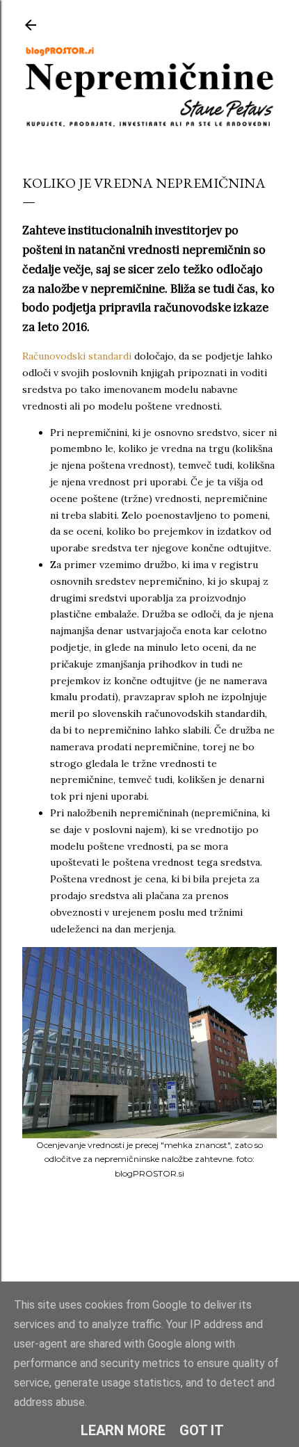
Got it (201, 1430)
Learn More (123, 1430)
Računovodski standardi (76, 356)
